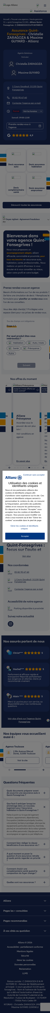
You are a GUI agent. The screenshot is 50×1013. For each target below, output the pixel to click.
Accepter (25, 536)
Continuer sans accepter (34, 475)
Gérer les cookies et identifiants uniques (24, 527)
